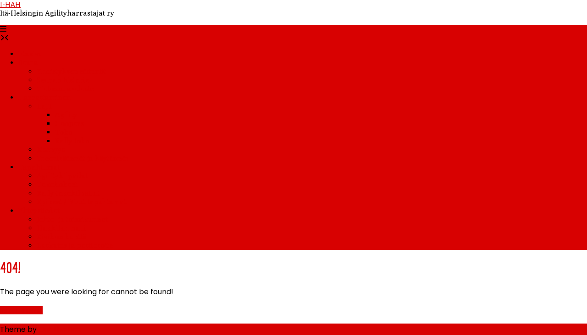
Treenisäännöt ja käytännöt (82, 158)
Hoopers (69, 123)
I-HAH (10, 4)
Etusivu (30, 53)
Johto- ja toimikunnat (72, 219)
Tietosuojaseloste (65, 88)
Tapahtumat (39, 167)
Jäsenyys (51, 149)
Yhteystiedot (39, 210)
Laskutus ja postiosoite (75, 245)
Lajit (44, 106)
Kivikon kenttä (61, 236)
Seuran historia (63, 80)
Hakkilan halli (61, 228)
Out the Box (60, 329)
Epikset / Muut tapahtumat (81, 202)
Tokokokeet (57, 184)
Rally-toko (72, 141)
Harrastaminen (44, 97)
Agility (66, 114)
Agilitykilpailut (62, 175)
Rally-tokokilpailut (68, 193)
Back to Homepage (21, 310)
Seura (28, 62)
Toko (63, 132)
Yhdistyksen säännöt (71, 71)
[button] (3, 29)
